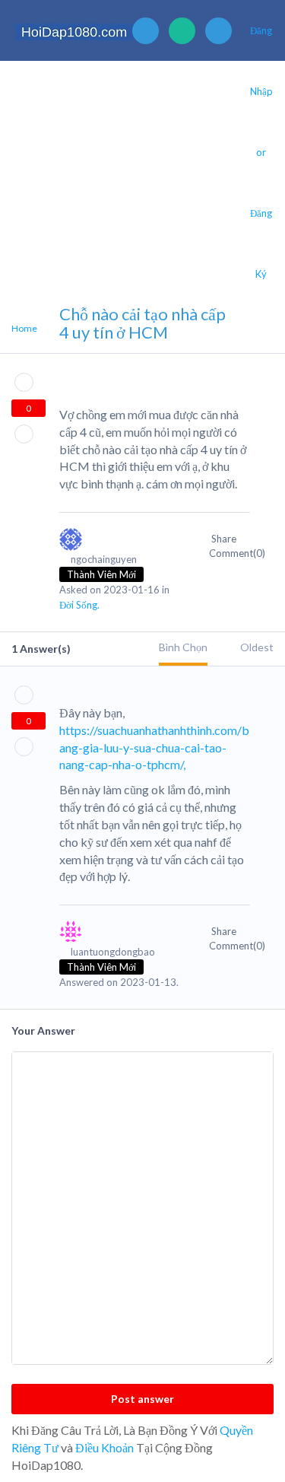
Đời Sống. (79, 605)
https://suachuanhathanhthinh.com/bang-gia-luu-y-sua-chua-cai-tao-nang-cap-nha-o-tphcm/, (154, 747)
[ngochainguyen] (119, 545)
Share (225, 539)
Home (24, 328)
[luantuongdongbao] (119, 939)
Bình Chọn (183, 647)
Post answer (142, 1398)
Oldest (257, 647)
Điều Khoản (104, 1447)
